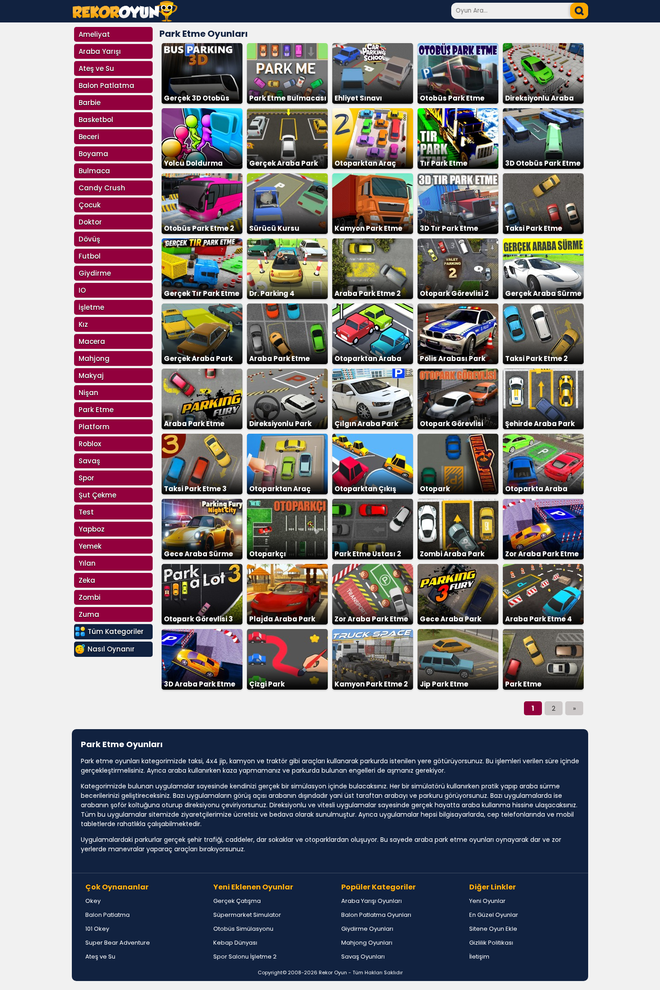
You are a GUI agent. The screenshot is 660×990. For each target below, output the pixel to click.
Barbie (90, 102)
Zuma (89, 614)
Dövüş (89, 239)
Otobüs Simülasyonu (243, 928)
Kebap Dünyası (235, 942)
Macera (92, 341)
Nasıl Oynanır (111, 649)
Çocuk (90, 205)
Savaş (89, 461)
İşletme (91, 307)
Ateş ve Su (96, 68)
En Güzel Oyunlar (493, 915)
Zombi (90, 597)
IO (82, 290)
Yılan (87, 563)
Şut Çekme (97, 495)
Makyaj (91, 375)
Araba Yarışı (100, 51)
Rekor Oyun (333, 972)
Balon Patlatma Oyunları (376, 915)
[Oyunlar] (125, 19)
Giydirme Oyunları (367, 928)
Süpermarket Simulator (247, 915)
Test (86, 512)
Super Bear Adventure (117, 942)
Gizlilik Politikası (491, 942)
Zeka (87, 580)
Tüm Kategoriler (116, 631)
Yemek (90, 546)
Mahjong (94, 358)
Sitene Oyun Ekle (493, 928)
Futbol (90, 256)
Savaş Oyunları (363, 956)
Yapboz (92, 529)
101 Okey (97, 928)
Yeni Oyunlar (487, 901)
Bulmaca (94, 171)
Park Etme (96, 409)
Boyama (93, 153)
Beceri (89, 136)
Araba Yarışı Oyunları (371, 901)
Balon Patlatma (106, 85)
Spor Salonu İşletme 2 (245, 956)
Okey (93, 901)
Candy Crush (102, 188)
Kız (83, 324)
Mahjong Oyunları (366, 942)
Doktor (90, 222)
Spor (86, 478)
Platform (94, 426)
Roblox (90, 444)
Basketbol (96, 119)
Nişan (88, 392)
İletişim (479, 956)
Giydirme (95, 273)
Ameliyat (94, 34)
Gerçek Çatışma (237, 901)
